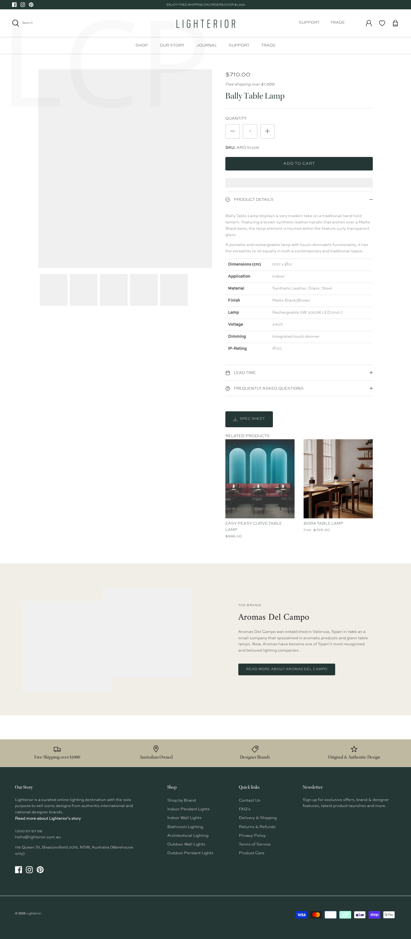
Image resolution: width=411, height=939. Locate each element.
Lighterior (33, 913)
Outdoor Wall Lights (186, 844)
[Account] (368, 23)
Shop (141, 46)
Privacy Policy (252, 836)
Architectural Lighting (188, 836)
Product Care (251, 853)
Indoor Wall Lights (184, 818)
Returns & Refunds (257, 827)
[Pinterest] (31, 4)
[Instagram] (22, 4)
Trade (337, 23)
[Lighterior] (205, 23)
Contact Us (249, 800)
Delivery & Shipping (258, 818)
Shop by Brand (181, 800)
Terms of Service (255, 844)
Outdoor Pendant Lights (190, 853)
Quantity (236, 119)
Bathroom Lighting (185, 827)
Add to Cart (299, 164)
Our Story (172, 46)
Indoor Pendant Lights (188, 809)
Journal (206, 46)
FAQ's (244, 809)
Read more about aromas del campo (286, 669)
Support (309, 23)
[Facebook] (14, 4)
